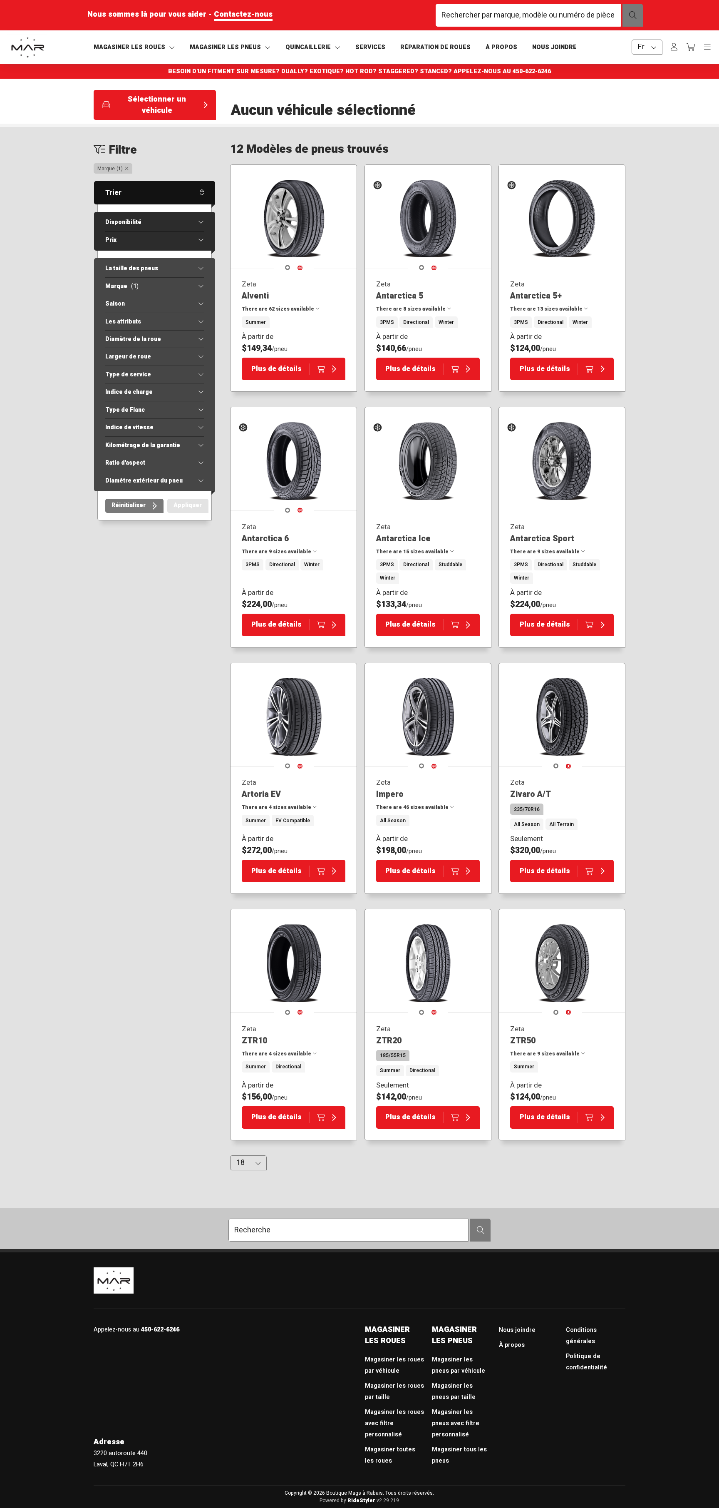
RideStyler (361, 1500)
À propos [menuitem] (512, 1345)
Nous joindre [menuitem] (517, 1330)
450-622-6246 (532, 71)
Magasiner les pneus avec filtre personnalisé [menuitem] (455, 1423)
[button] (155, 104)
